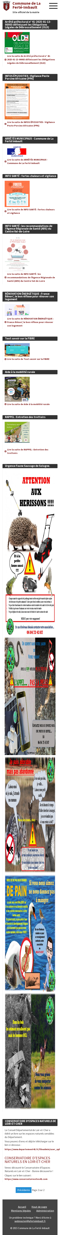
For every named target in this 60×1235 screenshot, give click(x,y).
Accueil (22, 1207)
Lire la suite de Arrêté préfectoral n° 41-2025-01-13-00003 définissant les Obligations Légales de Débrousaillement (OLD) (31, 59)
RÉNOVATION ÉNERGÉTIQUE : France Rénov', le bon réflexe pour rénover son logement (29, 296)
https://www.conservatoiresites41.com (26, 1179)
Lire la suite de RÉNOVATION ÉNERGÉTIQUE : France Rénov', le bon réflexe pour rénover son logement (30, 322)
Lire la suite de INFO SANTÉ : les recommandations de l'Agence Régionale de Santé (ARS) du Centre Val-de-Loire (31, 277)
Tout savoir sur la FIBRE (20, 338)
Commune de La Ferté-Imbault (26, 5)
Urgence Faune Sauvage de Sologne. (27, 466)
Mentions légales (21, 1210)
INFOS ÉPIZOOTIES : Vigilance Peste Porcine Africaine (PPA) (27, 77)
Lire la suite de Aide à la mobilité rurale (28, 404)
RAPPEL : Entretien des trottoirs (25, 417)
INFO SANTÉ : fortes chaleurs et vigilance (30, 176)
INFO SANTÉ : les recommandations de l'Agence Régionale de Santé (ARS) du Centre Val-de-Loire (28, 228)
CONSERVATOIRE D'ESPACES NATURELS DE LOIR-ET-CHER (30, 1122)
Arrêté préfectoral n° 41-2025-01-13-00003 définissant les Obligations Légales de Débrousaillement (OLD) (28, 24)
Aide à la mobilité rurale (20, 372)
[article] (30, 40)
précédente (23, 1190)
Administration (45, 1210)
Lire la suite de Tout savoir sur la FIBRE (28, 359)
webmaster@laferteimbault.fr (30, 1221)
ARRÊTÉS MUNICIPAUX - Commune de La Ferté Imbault (29, 140)
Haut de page (39, 1207)
